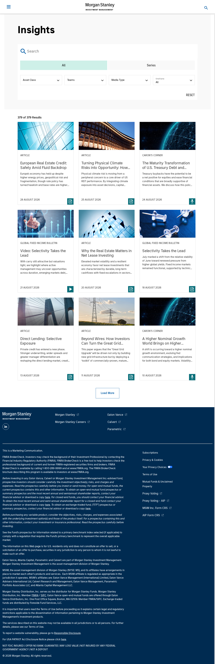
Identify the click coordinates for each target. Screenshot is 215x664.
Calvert (112, 422)
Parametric (115, 429)
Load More (107, 393)
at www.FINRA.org (77, 468)
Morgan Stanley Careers (70, 422)
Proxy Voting (150, 493)
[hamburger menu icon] (9, 6)
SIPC (43, 595)
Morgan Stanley (65, 414)
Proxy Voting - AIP (153, 500)
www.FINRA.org (79, 472)
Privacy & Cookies (152, 459)
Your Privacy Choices (155, 467)
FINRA (35, 595)
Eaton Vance (115, 414)
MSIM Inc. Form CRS (155, 508)
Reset (190, 95)
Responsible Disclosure (67, 633)
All (63, 65)
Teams (71, 79)
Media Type (117, 79)
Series (151, 65)
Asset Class (29, 79)
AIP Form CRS (151, 515)
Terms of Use (149, 474)
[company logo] (100, 6)
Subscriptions (150, 452)
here (47, 497)
